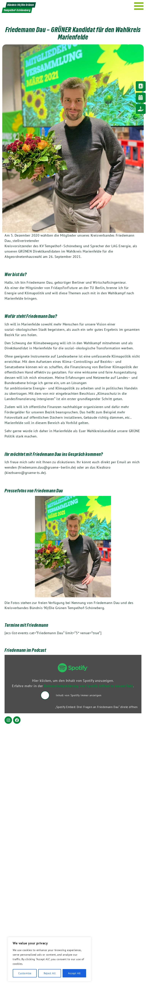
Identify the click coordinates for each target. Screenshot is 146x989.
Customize (24, 973)
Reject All (50, 973)
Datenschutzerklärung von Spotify (88, 686)
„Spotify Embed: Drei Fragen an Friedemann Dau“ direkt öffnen (96, 707)
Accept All (74, 973)
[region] (49, 959)
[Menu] (139, 6)
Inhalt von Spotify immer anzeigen (79, 695)
